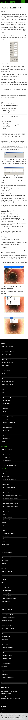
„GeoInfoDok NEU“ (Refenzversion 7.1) (9, 691)
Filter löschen (6, 530)
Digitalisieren (6, 430)
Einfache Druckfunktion (7, 359)
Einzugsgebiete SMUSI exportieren (10, 506)
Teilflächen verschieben (7, 557)
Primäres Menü (26, 1)
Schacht (4, 452)
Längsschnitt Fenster (7, 519)
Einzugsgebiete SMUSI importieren (10, 503)
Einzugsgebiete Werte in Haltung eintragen (12, 495)
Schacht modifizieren (7, 454)
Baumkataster (5, 644)
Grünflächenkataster (6, 663)
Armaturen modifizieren (7, 669)
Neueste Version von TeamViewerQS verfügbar (10, 698)
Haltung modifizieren (8, 471)
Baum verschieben (7, 658)
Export (4, 411)
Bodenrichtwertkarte (7, 414)
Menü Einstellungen (6, 536)
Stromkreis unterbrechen (7, 633)
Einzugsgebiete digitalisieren (9, 490)
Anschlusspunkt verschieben (9, 465)
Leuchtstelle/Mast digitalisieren (8, 614)
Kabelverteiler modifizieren (7, 625)
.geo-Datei (5, 419)
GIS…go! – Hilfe (11, 1)
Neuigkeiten (3, 709)
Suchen (5, 435)
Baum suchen (6, 652)
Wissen (2, 712)
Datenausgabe (4, 367)
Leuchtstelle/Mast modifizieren (8, 612)
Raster (3, 389)
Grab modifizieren (6, 601)
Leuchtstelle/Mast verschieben (8, 617)
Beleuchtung (3, 606)
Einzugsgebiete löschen (8, 492)
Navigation (3, 343)
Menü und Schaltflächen (8, 424)
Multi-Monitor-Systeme (6, 693)
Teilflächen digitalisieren (7, 555)
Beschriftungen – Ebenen (7, 384)
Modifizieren (4, 549)
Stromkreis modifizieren (7, 620)
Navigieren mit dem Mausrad (8, 348)
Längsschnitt (4, 514)
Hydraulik (4, 522)
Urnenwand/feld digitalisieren (9, 598)
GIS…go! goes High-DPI (5, 700)
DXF (3, 392)
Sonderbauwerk (5, 476)
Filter (3, 525)
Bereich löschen (6, 438)
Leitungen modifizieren (7, 671)
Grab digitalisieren (7, 590)
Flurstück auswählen (7, 397)
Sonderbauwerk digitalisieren (9, 481)
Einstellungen (5, 378)
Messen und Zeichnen (5, 370)
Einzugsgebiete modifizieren (9, 487)
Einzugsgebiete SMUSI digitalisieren (11, 500)
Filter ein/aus (6, 528)
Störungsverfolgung (6, 636)
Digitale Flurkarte (5, 395)
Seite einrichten (5, 365)
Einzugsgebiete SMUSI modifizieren (11, 498)
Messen (3, 373)
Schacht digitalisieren (8, 460)
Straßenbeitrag (4, 568)
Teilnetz (3, 541)
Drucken (2, 357)
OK (22, 719)
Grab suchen (5, 603)
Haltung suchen (6, 473)
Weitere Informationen (14, 719)
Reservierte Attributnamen (9, 422)
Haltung (4, 468)
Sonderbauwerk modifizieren (9, 479)
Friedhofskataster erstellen (8, 587)
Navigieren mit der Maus (7, 346)
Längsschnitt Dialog (7, 517)
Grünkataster (3, 641)
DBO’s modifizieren (7, 427)
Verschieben (6, 433)
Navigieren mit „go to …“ (7, 354)
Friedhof (2, 582)
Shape (3, 441)
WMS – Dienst (5, 443)
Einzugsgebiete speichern (8, 511)
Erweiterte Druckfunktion (7, 362)
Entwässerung (4, 446)
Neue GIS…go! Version (5, 696)
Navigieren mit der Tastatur (8, 351)
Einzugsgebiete (5, 484)
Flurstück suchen (7, 400)
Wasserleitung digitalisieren (8, 677)
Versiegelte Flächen (5, 544)
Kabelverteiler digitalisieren (8, 628)
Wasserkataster (4, 666)
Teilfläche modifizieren (7, 552)
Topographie (3, 386)
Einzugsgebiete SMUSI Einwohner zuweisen (12, 509)
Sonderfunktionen (6, 566)
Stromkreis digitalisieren (7, 622)
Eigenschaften (6, 408)
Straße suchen (6, 403)
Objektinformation (7, 405)
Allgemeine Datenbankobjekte (8, 416)
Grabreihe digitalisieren (8, 595)
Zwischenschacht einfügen (9, 533)
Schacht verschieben (7, 462)
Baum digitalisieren (7, 655)
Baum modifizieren (7, 650)
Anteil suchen (5, 560)
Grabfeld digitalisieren (8, 593)
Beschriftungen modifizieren (8, 381)
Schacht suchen (6, 457)
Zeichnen (4, 376)
